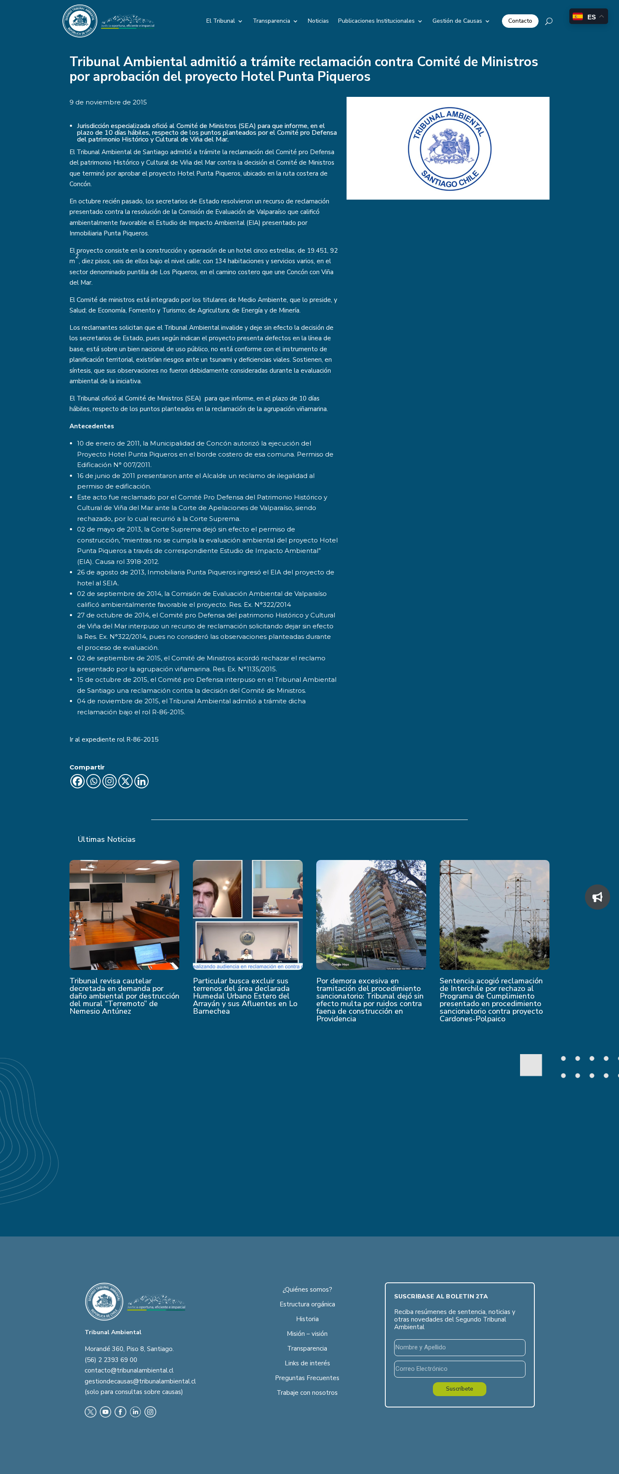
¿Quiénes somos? (307, 1289)
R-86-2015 (142, 739)
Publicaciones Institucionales (376, 21)
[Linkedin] (141, 781)
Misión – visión (307, 1334)
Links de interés (307, 1363)
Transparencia (271, 21)
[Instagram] (109, 781)
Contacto (520, 21)
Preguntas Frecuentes (307, 1378)
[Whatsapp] (93, 781)
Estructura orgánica (307, 1304)
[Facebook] (77, 781)
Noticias (318, 21)
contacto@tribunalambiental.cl (129, 1370)
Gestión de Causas (457, 21)
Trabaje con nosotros (307, 1393)
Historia (307, 1319)
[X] (125, 781)
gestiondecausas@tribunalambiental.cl (140, 1381)
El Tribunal (220, 21)
